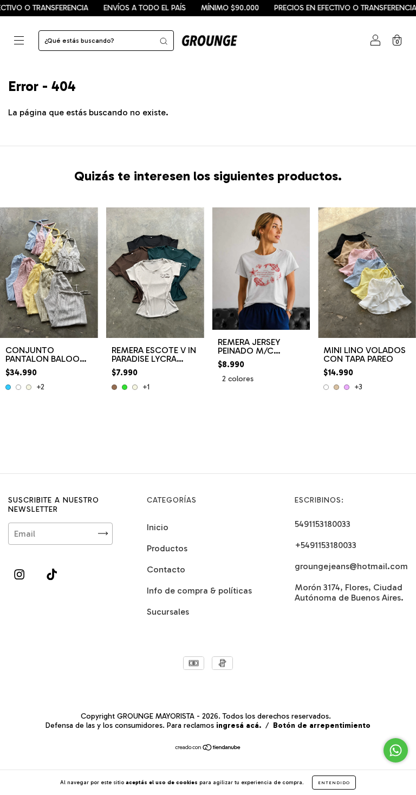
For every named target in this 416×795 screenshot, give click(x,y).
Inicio (157, 527)
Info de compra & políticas (199, 590)
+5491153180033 (325, 545)
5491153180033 (322, 524)
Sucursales (168, 612)
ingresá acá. (238, 725)
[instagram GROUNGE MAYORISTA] (20, 574)
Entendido (334, 782)
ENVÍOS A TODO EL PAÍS (130, 7)
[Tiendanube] (208, 748)
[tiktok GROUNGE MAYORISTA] (52, 574)
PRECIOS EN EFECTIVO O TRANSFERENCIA (330, 7)
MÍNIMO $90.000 (215, 7)
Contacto (166, 569)
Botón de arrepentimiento (321, 725)
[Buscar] (163, 40)
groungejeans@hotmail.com (351, 566)
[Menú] (19, 41)
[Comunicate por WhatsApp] (396, 750)
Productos (167, 548)
